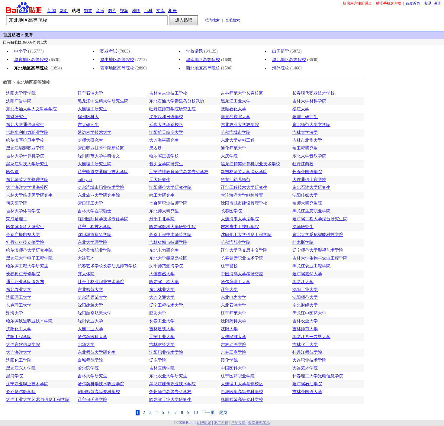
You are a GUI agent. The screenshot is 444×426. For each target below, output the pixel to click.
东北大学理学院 (92, 242)
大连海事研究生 (164, 140)
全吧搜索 (232, 20)
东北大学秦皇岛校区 (168, 258)
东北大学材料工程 (238, 140)
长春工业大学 (162, 321)
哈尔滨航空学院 (235, 242)
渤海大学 (14, 313)
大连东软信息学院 (23, 344)
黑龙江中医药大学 (309, 313)
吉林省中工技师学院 (240, 226)
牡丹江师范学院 (307, 352)
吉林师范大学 (305, 329)
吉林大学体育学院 (23, 211)
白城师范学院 (90, 360)
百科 (148, 10)
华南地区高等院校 (203, 59)
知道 (88, 10)
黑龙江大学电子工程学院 (29, 258)
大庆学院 (229, 156)
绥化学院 (229, 360)
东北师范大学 (90, 289)
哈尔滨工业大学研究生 (170, 399)
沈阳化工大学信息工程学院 (246, 234)
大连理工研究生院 (94, 164)
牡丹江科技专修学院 (25, 242)
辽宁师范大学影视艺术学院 (317, 250)
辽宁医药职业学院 (238, 376)
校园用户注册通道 (357, 3)
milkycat (85, 179)
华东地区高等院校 (31, 59)
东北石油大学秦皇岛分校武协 (176, 101)
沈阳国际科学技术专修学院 (103, 219)
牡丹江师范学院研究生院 (172, 109)
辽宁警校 (229, 266)
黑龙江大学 (303, 281)
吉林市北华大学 (307, 140)
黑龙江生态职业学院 (311, 211)
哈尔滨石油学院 (307, 384)
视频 (124, 10)
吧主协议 (221, 423)
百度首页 (413, 3)
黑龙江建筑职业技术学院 (172, 384)
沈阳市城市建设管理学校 (244, 203)
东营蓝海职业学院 (94, 250)
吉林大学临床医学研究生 (29, 195)
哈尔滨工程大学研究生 (27, 266)
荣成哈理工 (16, 219)
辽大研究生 (159, 179)
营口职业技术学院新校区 (101, 148)
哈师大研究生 (90, 140)
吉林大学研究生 (92, 376)
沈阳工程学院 (18, 336)
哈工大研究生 (162, 195)
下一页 (208, 412)
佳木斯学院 (303, 242)
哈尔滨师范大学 (92, 297)
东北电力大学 (233, 297)
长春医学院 (231, 211)
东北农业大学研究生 (168, 376)
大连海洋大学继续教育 (242, 195)
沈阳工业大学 (305, 289)
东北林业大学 (162, 289)
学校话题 (194, 51)
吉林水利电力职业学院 (27, 132)
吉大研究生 (88, 124)
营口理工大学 (90, 203)
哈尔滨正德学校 (164, 156)
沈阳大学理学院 (21, 93)
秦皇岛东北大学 (235, 117)
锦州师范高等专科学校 (170, 391)
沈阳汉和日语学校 (166, 117)
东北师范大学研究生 (97, 352)
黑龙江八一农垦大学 (311, 336)
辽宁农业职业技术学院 (27, 384)
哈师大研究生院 (307, 203)
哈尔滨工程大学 (164, 281)
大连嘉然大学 (162, 274)
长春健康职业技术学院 (242, 258)
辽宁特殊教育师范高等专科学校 (178, 171)
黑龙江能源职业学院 (25, 148)
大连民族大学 (233, 336)
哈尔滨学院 (88, 368)
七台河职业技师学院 (168, 203)
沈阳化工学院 (18, 360)
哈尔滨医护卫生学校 (25, 140)
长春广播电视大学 (23, 234)
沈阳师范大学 (305, 297)
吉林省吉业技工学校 (168, 93)
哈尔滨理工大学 (235, 281)
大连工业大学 (90, 329)
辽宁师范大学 (233, 313)
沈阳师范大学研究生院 (170, 187)
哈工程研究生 (305, 148)
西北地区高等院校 (203, 68)
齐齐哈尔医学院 (21, 391)
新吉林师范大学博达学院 (244, 171)
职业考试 (108, 51)
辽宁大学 (229, 289)
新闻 (51, 10)
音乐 (100, 10)
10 (196, 412)
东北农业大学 (18, 289)
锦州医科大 (88, 117)
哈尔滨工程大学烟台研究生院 (319, 219)
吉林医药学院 (162, 368)
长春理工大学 (18, 305)
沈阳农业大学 (90, 321)
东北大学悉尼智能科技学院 (317, 234)
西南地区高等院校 (117, 68)
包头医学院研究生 (166, 164)
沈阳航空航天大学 (94, 313)
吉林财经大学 (162, 344)
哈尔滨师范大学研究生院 (29, 250)
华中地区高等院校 (117, 59)
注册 (437, 3)
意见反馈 (238, 423)
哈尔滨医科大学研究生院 (172, 226)
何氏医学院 (16, 203)
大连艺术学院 (305, 368)
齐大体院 (86, 274)
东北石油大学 (233, 305)
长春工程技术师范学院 (170, 234)
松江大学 (300, 109)
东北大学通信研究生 (25, 124)
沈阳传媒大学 (305, 195)
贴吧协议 (204, 423)
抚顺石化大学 (233, 109)
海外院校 (280, 68)
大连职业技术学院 (309, 360)
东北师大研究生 (164, 211)
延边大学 (157, 313)
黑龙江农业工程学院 (311, 266)
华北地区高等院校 (289, 59)
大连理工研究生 (92, 109)
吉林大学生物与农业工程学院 (319, 258)
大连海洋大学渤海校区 (27, 187)
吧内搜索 (212, 20)
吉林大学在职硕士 (94, 211)
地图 (136, 10)
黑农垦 (155, 148)
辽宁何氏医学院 (92, 399)
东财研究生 (16, 117)
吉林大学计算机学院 (25, 156)
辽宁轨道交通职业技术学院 (103, 171)
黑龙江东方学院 (21, 368)
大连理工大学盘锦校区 (242, 384)
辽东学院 (157, 360)
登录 (428, 3)
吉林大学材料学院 (309, 101)
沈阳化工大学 (18, 329)
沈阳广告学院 (18, 101)
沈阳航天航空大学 (166, 132)
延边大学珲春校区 (166, 124)
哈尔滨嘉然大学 (307, 274)
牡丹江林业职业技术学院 (101, 281)
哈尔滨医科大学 (92, 336)
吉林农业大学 (305, 321)
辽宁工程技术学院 (94, 226)
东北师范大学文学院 (311, 124)
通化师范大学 (233, 148)
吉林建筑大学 (162, 329)
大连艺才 (86, 258)
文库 (160, 10)
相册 (172, 10)
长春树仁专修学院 (23, 274)
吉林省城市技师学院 (168, 242)
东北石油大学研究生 (311, 187)
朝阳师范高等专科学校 (99, 391)
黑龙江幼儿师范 (235, 179)
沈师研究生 (303, 226)
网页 (64, 10)
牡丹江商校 (303, 164)
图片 (112, 10)
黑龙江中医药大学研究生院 (103, 101)
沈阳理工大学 (18, 297)
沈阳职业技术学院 (166, 352)
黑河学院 (14, 376)
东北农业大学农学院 (240, 124)
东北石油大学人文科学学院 (31, 109)
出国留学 (280, 51)
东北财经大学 (305, 305)
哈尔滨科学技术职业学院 (101, 384)
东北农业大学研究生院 (99, 195)
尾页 (223, 412)
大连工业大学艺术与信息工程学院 (37, 399)
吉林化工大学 (305, 344)
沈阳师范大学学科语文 (99, 156)
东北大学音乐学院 (309, 156)
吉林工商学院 (233, 352)
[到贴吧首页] (23, 7)
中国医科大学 (233, 368)
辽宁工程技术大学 (166, 305)
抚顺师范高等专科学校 (242, 399)
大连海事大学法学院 (240, 219)
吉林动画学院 (233, 344)
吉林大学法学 (305, 132)
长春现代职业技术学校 (313, 93)
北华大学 (86, 344)
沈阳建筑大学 (90, 305)
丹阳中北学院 (162, 219)
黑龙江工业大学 (235, 101)
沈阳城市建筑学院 (94, 234)
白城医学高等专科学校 (242, 391)
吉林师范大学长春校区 (242, 93)
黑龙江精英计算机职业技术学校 (250, 164)
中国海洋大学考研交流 (242, 274)
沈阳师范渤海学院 (166, 266)
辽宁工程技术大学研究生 (244, 187)
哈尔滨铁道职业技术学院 (29, 321)
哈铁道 (12, 171)
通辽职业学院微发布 (25, 281)
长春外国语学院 (307, 171)
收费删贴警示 (259, 423)
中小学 (20, 51)
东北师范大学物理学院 (27, 179)
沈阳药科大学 (233, 321)
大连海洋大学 (18, 352)
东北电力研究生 (164, 250)
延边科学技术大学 (94, 132)
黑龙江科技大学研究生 (27, 164)
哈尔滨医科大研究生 (25, 226)
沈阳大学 (229, 329)
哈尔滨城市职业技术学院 (101, 187)
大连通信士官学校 (309, 179)
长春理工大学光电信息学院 (317, 376)
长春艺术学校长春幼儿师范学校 (107, 266)
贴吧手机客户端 (388, 3)
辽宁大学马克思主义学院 (244, 250)
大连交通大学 (162, 297)
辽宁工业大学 (162, 336)
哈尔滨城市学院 (235, 132)
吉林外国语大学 (307, 391)
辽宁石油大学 (90, 93)
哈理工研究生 (305, 117)
